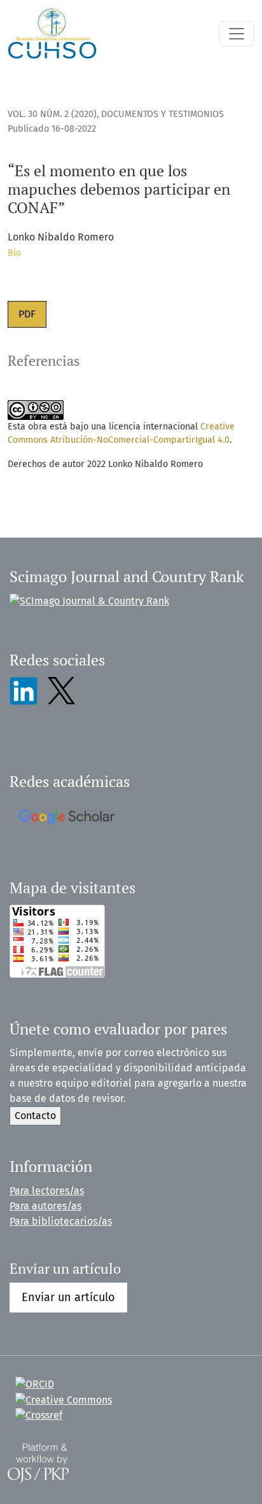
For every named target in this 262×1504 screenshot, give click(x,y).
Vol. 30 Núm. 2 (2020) (52, 114)
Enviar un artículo (68, 1297)
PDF (27, 314)
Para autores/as (45, 1206)
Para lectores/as (47, 1191)
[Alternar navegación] (236, 33)
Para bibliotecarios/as (61, 1221)
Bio (14, 252)
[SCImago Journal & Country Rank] (89, 600)
